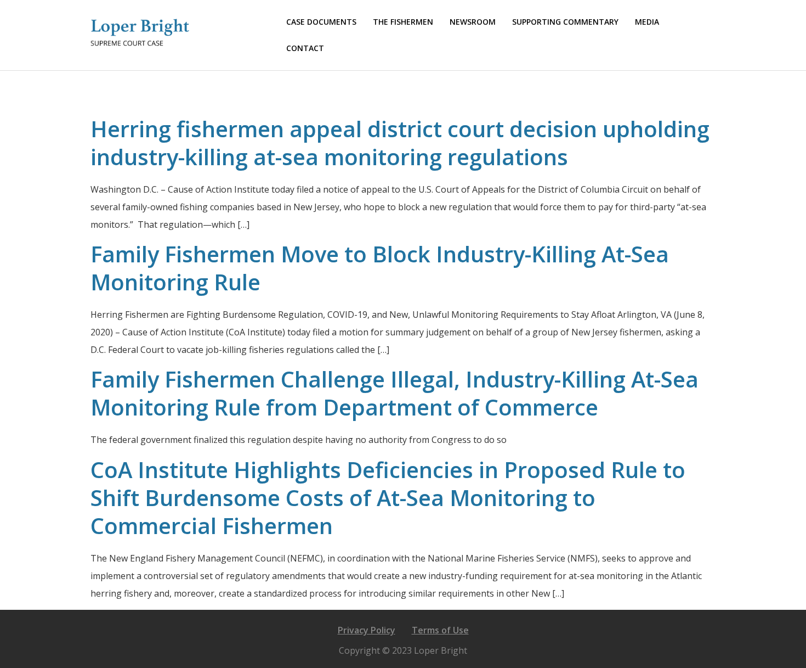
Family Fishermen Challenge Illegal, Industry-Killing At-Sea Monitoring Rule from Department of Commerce (394, 393)
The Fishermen (403, 21)
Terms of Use (440, 630)
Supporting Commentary (565, 21)
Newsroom (473, 21)
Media (647, 21)
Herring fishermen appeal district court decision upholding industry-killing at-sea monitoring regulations (399, 143)
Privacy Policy (366, 630)
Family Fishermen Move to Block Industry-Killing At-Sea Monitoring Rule (379, 268)
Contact (305, 48)
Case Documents (321, 21)
